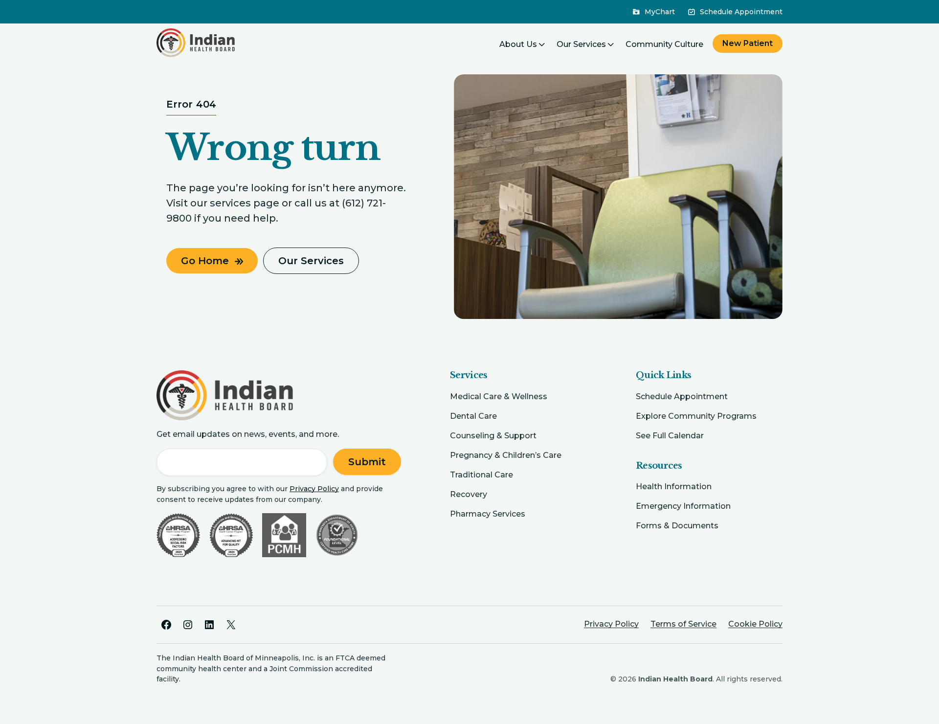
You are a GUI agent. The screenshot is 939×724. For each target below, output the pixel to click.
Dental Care (473, 416)
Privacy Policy (314, 488)
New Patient (747, 43)
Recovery (468, 494)
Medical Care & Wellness (498, 396)
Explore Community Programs (696, 416)
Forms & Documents (677, 525)
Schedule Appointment (682, 396)
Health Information (674, 486)
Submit (367, 462)
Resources (659, 465)
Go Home (205, 261)
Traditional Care (481, 474)
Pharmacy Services (487, 514)
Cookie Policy (755, 624)
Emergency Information (683, 506)
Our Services (311, 261)
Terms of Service (683, 624)
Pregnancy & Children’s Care (505, 455)
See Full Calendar (670, 435)
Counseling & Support (493, 435)
